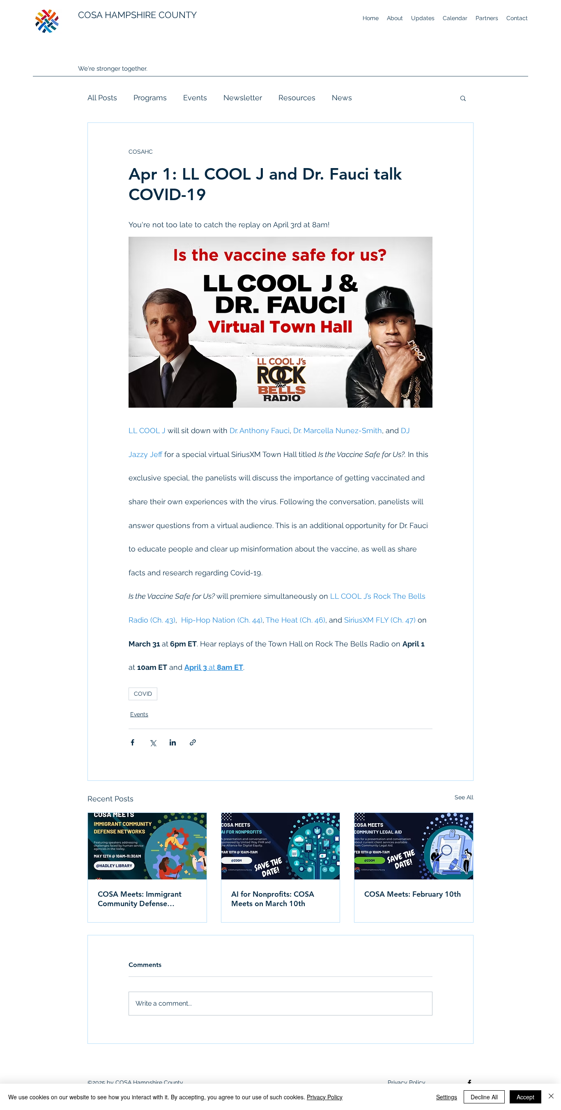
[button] (463, 98)
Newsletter (242, 97)
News (342, 97)
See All (464, 797)
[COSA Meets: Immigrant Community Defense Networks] (147, 846)
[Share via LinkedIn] (173, 742)
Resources (296, 97)
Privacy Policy (325, 1097)
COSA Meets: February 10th (412, 894)
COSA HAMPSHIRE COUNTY (137, 14)
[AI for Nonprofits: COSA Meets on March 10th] (280, 846)
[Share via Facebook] (132, 742)
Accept (525, 1097)
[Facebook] (469, 1083)
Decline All (484, 1097)
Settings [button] (446, 1097)
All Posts (102, 97)
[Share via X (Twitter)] (152, 742)
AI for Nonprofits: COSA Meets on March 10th (272, 898)
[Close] (551, 1096)
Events (195, 97)
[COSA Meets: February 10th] (413, 846)
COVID (143, 693)
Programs (150, 97)
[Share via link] (193, 742)
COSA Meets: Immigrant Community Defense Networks (140, 898)
